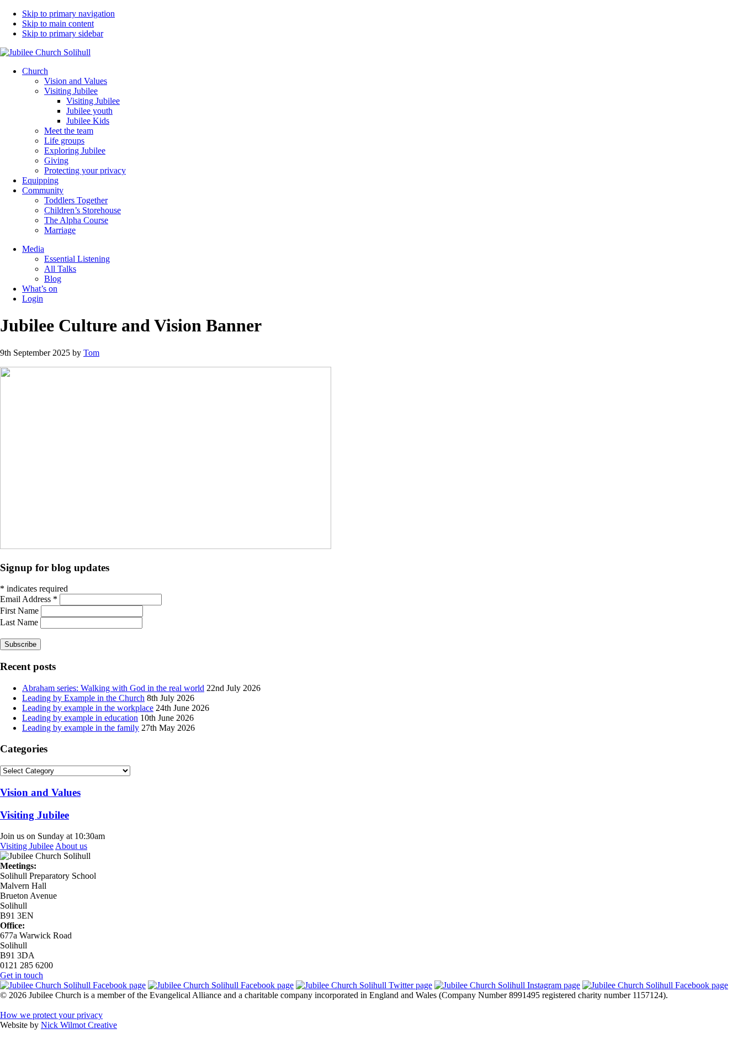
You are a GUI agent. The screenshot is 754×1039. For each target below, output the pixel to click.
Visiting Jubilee (27, 846)
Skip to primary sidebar (62, 33)
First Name (20, 610)
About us (71, 846)
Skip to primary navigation (68, 13)
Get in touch (21, 975)
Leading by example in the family (80, 727)
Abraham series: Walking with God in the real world (113, 688)
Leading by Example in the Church (83, 698)
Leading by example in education (80, 717)
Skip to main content (58, 23)
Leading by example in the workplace (87, 708)
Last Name (20, 622)
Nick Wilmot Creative (79, 1025)
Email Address (28, 599)
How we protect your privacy (51, 1015)
